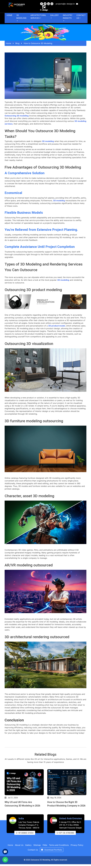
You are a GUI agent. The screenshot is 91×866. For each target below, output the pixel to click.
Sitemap (37, 845)
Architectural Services (38, 16)
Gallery (54, 15)
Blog (17, 43)
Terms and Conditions (59, 845)
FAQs (45, 845)
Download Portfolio (53, 850)
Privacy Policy (77, 845)
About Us (19, 845)
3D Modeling (21, 16)
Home (9, 15)
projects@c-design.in (65, 4)
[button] (5, 813)
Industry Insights (67, 16)
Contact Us (81, 16)
